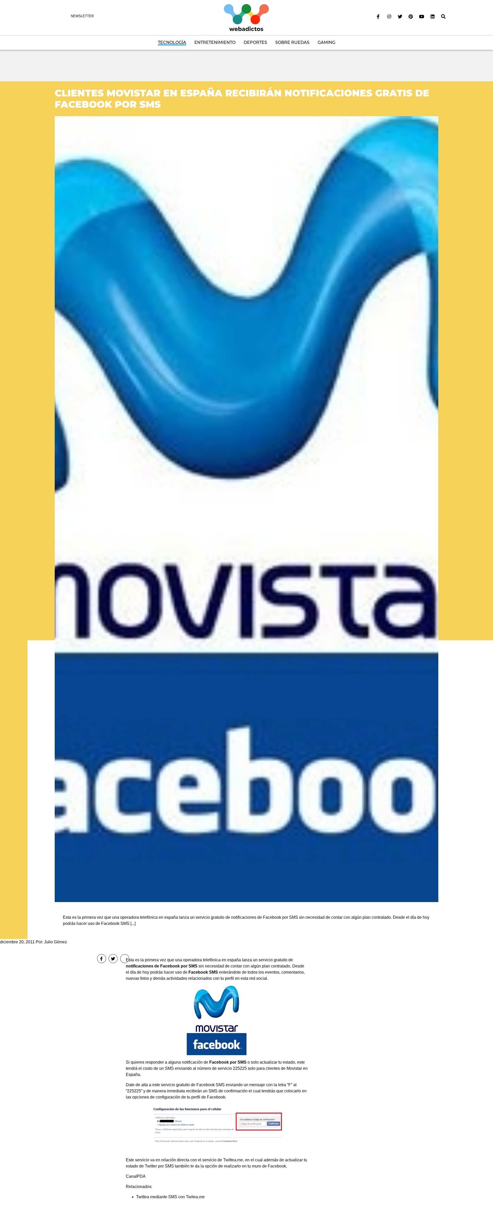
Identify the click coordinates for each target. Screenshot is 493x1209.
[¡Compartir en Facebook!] (101, 958)
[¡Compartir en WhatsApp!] (124, 958)
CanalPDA (136, 1176)
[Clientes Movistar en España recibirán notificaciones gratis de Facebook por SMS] (246, 509)
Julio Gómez (55, 942)
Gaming (326, 42)
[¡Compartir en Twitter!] (113, 958)
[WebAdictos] (246, 17)
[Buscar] (443, 16)
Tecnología (172, 42)
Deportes (255, 42)
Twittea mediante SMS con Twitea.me (170, 1197)
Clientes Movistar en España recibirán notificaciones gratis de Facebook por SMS (242, 98)
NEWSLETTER (82, 16)
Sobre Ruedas (292, 42)
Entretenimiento (214, 42)
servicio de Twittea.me (222, 1160)
